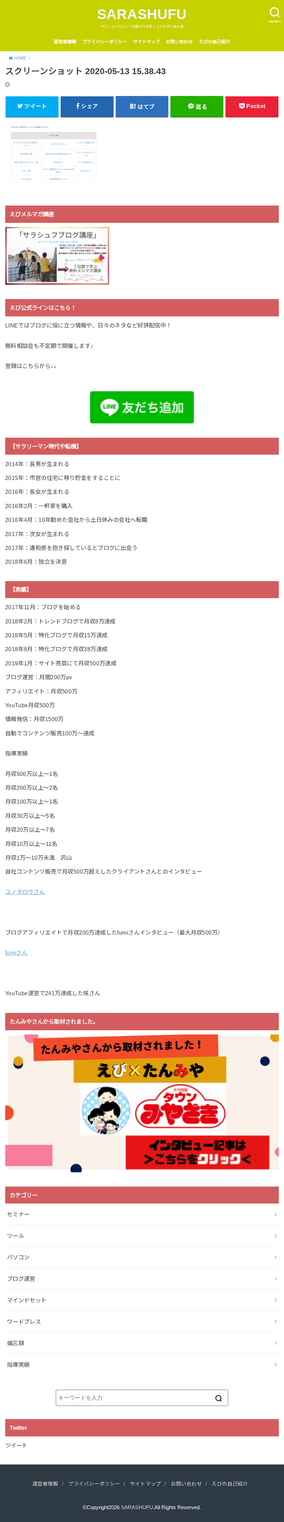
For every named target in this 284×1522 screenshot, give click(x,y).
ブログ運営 (21, 1279)
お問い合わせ (179, 41)
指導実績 (18, 1365)
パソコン (18, 1257)
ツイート (16, 1445)
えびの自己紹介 (214, 41)
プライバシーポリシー (104, 41)
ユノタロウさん (25, 892)
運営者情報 (65, 41)
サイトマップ (146, 41)
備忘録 (15, 1343)
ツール (15, 1236)
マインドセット (27, 1300)
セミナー (18, 1214)
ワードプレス (24, 1322)
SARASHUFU (142, 14)
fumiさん (16, 953)
